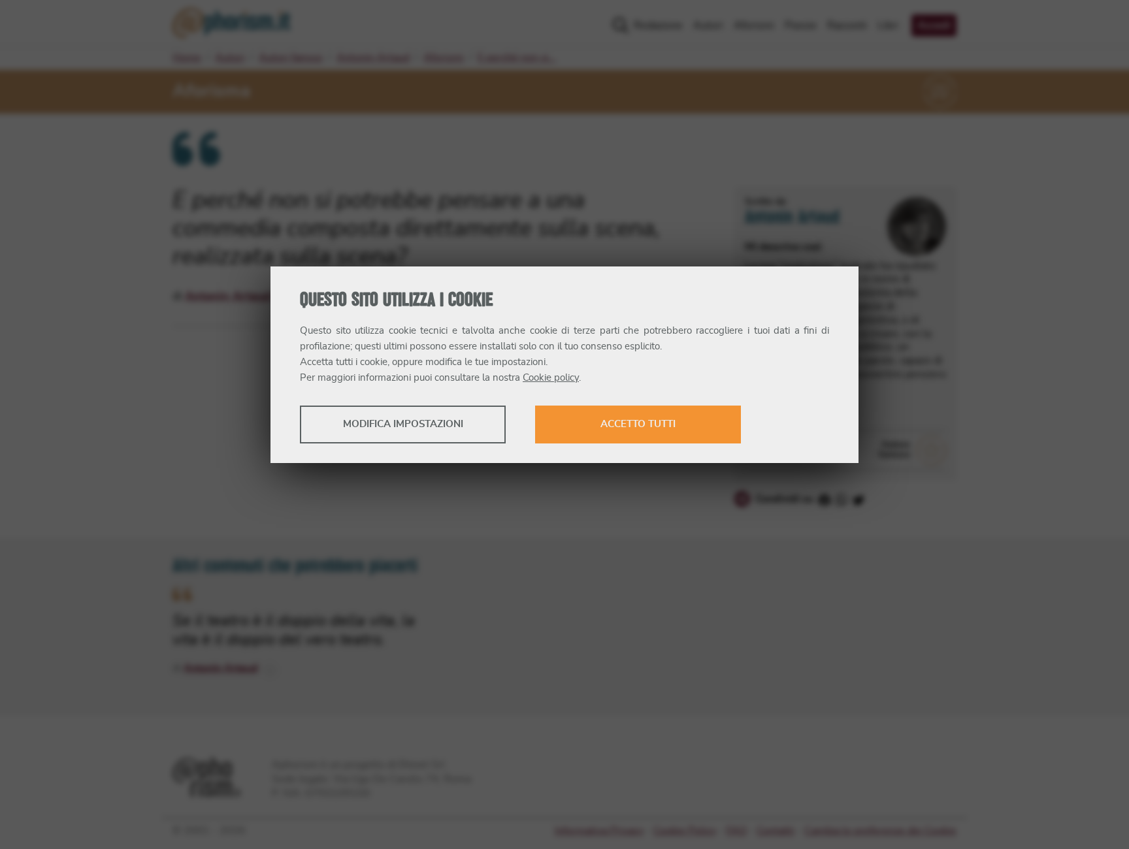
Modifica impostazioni (403, 424)
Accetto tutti (638, 424)
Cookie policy (551, 378)
